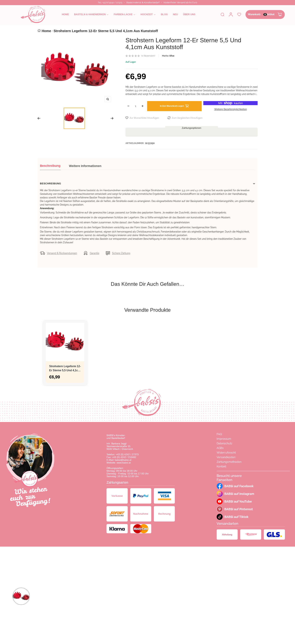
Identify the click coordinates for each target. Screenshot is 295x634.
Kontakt (221, 466)
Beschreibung (50, 165)
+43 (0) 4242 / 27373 (127, 454)
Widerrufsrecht (226, 452)
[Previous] (38, 118)
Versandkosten (226, 457)
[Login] (231, 14)
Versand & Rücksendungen (62, 253)
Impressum (224, 438)
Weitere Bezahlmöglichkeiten (230, 109)
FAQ (219, 434)
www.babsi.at (124, 462)
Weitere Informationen (85, 166)
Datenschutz (224, 443)
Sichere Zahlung (121, 253)
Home (46, 31)
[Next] (112, 118)
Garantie (94, 253)
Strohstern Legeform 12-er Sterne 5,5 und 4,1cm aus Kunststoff (65, 368)
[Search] (222, 14)
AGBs (220, 448)
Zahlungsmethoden (229, 461)
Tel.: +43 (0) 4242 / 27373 (110, 2)
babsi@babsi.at (123, 460)
